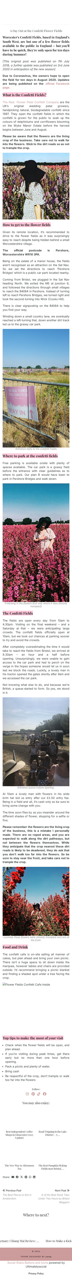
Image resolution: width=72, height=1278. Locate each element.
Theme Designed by (36, 1257)
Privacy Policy (36, 1273)
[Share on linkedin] (34, 1177)
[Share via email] (13, 1177)
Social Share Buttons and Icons (27, 1262)
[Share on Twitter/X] (21, 1177)
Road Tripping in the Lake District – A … (53, 1133)
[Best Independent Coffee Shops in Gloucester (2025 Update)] (19, 1118)
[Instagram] (27, 1094)
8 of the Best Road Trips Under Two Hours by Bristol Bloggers (53, 1196)
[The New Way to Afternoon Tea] (19, 1152)
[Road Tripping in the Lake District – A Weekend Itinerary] (52, 1118)
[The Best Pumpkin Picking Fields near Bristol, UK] (52, 1152)
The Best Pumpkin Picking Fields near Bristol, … (52, 1167)
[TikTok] (38, 1094)
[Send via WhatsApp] (30, 1177)
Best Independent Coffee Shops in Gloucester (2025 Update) (19, 1134)
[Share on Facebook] (17, 1177)
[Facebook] (44, 1094)
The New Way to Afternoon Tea (19, 1167)
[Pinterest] (33, 1094)
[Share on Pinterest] (26, 1177)
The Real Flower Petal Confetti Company (31, 102)
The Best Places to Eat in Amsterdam (17, 1194)
